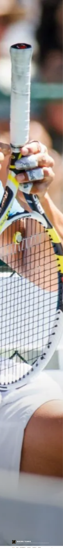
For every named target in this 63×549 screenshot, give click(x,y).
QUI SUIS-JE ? (34, 547)
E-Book (17, 547)
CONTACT (39, 547)
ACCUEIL (13, 547)
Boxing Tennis (24, 541)
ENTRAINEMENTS (22, 547)
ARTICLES (28, 547)
